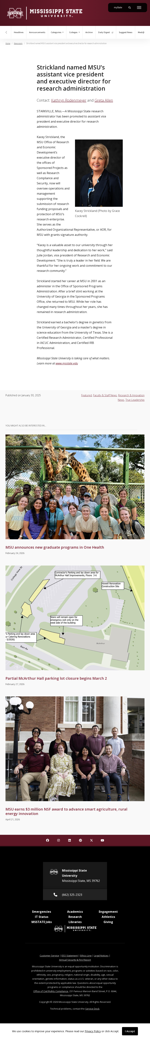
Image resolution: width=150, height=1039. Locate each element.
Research (75, 917)
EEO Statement (69, 955)
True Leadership (135, 400)
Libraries (75, 922)
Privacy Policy (93, 1031)
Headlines (18, 32)
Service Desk (92, 1008)
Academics (75, 912)
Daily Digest (104, 32)
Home (7, 43)
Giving (108, 922)
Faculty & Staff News (105, 395)
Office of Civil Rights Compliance (50, 991)
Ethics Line (86, 955)
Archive (89, 32)
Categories (56, 32)
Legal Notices (101, 955)
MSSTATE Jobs (41, 922)
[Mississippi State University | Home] (44, 13)
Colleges (73, 32)
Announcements (37, 32)
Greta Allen (104, 100)
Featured (86, 395)
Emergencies (41, 912)
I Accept (130, 1031)
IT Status (41, 917)
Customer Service (49, 955)
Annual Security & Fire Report (75, 959)
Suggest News (125, 32)
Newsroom (18, 43)
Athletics (108, 917)
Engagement (108, 912)
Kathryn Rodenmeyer (68, 100)
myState (119, 7)
